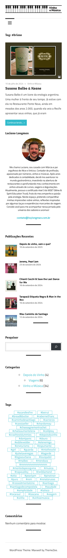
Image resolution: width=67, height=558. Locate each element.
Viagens (34, 380)
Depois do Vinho (34, 374)
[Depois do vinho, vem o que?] (11, 251)
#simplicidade (25, 490)
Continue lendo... (15, 122)
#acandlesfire (25, 413)
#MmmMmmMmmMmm (33, 465)
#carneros (49, 420)
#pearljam (30, 476)
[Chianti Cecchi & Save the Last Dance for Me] (11, 286)
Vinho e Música (34, 83)
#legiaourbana (23, 457)
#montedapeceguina (24, 468)
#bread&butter (20, 416)
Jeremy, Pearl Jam (28, 261)
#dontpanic (25, 439)
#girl (13, 450)
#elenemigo (45, 442)
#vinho (20, 498)
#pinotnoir (50, 476)
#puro (14, 479)
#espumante (44, 446)
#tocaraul (15, 494)
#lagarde (46, 453)
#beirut (45, 413)
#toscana (33, 494)
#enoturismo (22, 446)
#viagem (52, 494)
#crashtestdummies (20, 435)
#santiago (48, 483)
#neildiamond (44, 472)
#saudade (50, 487)
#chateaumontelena (23, 431)
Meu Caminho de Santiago (33, 314)
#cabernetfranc (45, 416)
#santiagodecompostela (23, 487)
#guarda (28, 450)
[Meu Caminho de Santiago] (11, 321)
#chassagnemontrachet (33, 427)
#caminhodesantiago (23, 420)
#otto (13, 476)
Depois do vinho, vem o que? (35, 244)
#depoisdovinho (48, 435)
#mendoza (42, 461)
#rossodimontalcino (23, 483)
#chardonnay (44, 424)
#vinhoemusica (40, 498)
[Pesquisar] (56, 346)
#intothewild (48, 450)
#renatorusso (47, 479)
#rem (29, 479)
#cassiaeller (22, 424)
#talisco (45, 490)
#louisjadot (45, 457)
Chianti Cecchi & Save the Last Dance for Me (39, 280)
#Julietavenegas (24, 453)
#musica (48, 468)
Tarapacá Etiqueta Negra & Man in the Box (40, 298)
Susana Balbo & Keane (23, 88)
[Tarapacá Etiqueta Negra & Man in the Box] (11, 303)
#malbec (23, 461)
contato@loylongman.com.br (33, 218)
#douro (43, 439)
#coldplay (48, 431)
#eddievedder (22, 442)
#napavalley (21, 472)
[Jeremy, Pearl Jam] (11, 268)
